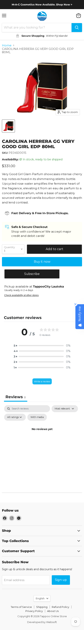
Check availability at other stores (21, 295)
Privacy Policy (34, 611)
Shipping (41, 606)
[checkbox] (37, 417)
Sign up (61, 580)
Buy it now (42, 261)
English (40, 598)
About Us (53, 611)
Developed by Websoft (42, 622)
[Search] (76, 27)
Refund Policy (60, 606)
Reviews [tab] (15, 397)
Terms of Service (21, 606)
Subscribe (32, 274)
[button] (42, 345)
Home (7, 45)
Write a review (42, 381)
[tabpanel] (42, 438)
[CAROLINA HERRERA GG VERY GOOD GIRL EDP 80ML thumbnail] (8, 126)
